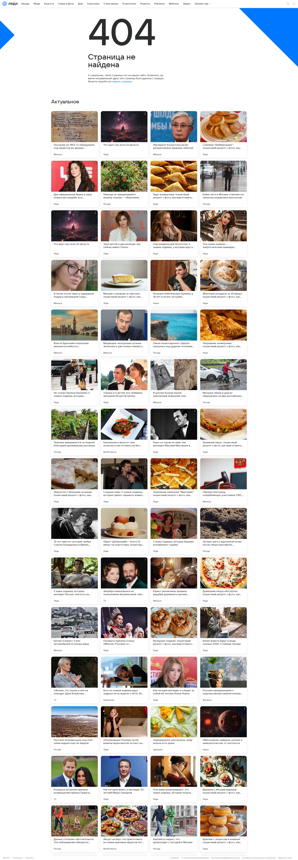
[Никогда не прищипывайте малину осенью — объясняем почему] (124, 184)
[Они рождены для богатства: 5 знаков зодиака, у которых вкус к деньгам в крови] (174, 233)
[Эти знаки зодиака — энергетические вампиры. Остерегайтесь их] (223, 233)
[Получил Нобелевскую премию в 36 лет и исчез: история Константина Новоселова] (174, 283)
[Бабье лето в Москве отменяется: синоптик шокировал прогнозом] (223, 184)
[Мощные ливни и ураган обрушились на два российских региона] (223, 382)
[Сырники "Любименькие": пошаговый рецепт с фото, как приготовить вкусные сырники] (223, 134)
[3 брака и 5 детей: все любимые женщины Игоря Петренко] (124, 382)
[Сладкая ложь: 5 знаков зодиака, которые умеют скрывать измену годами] (124, 481)
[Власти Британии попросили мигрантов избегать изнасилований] (74, 333)
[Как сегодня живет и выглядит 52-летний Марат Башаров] (124, 779)
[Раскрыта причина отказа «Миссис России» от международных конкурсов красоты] (124, 630)
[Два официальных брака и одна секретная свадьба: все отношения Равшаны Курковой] (74, 184)
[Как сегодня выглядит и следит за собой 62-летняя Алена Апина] (174, 680)
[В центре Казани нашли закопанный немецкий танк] (174, 382)
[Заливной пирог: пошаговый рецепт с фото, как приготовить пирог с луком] (223, 432)
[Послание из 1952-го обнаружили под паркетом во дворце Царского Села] (74, 134)
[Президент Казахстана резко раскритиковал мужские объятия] (174, 134)
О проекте (174, 858)
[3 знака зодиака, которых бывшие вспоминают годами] (174, 531)
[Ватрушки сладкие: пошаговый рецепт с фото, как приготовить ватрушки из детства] (174, 630)
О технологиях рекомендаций (195, 858)
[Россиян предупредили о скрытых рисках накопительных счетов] (223, 680)
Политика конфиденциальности (225, 858)
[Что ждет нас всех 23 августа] (124, 134)
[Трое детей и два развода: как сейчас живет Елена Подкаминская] (124, 233)
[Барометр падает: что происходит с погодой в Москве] (174, 828)
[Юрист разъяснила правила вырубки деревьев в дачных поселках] (174, 580)
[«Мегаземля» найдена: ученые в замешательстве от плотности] (223, 729)
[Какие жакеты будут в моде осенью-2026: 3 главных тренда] (223, 630)
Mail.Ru (6, 858)
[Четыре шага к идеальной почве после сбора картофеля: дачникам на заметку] (223, 531)
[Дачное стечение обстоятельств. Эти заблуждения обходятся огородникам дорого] (74, 828)
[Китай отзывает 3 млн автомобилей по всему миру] (74, 630)
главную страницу (121, 81)
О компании (17, 858)
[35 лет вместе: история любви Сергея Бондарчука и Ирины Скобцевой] (74, 531)
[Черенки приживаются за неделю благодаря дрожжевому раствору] (74, 432)
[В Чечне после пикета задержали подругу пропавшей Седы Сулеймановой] (74, 283)
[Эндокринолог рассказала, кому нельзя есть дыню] (174, 729)
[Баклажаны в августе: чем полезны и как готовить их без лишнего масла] (124, 432)
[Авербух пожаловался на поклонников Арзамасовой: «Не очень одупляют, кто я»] (124, 580)
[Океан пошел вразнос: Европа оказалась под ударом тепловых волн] (174, 333)
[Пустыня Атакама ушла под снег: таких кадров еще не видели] (74, 729)
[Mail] (4, 3)
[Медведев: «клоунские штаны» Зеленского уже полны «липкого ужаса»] (124, 333)
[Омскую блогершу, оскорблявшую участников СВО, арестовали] (223, 481)
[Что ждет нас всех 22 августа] (74, 233)
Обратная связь (285, 858)
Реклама (29, 858)
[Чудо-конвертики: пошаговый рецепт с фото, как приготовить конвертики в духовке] (174, 184)
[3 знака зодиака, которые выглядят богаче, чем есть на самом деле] (74, 580)
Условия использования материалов (258, 858)
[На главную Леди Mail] (12, 3)
